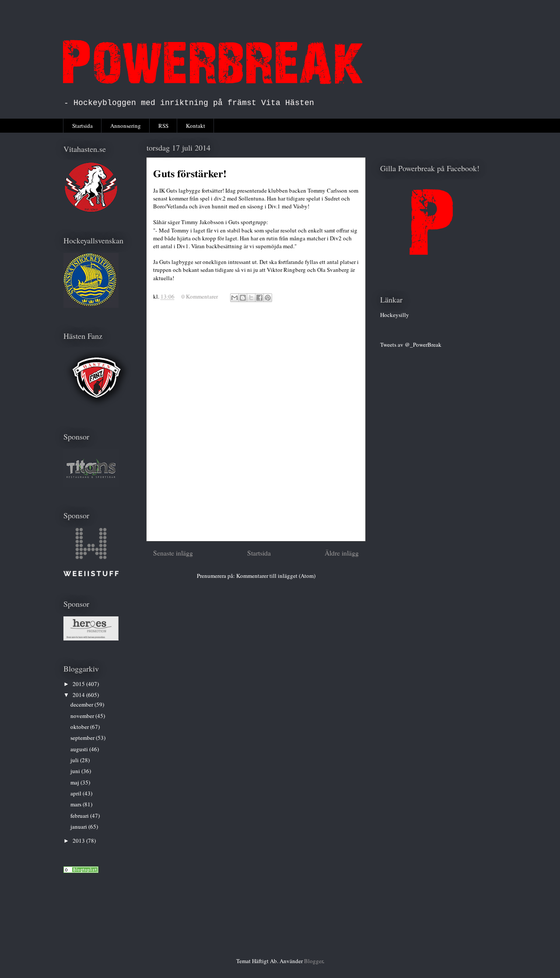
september (83, 738)
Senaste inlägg (173, 553)
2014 (79, 695)
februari (80, 816)
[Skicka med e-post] (234, 297)
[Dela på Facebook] (259, 297)
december (82, 704)
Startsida (82, 126)
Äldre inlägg (342, 553)
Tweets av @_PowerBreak (410, 344)
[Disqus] (256, 425)
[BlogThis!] (242, 297)
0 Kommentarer (200, 296)
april (76, 793)
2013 (79, 840)
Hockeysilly (394, 315)
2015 (79, 684)
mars (76, 804)
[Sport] (80, 871)
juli (75, 760)
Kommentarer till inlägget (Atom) (275, 576)
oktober (80, 727)
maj (75, 782)
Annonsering (125, 126)
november (82, 716)
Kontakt (195, 126)
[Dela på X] (251, 297)
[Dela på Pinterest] (267, 297)
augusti (79, 749)
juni (75, 771)
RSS (163, 126)
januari (79, 826)
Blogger (313, 961)
